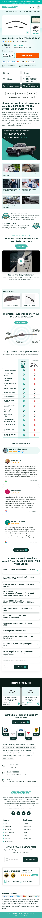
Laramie (32, 747)
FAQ (32, 97)
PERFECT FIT (32, 93)
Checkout (8, 826)
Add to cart (28, 55)
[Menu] (38, 7)
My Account (8, 829)
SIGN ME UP (30, 859)
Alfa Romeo (28, 826)
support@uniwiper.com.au (17, 774)
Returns (7, 835)
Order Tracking (9, 832)
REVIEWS (25, 97)
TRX (24, 756)
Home (4, 12)
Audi (25, 832)
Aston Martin (28, 829)
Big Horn (5, 744)
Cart (33, 7)
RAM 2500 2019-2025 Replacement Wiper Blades (11, 699)
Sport (19, 756)
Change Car (35, 33)
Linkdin (23, 813)
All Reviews (19, 550)
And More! (27, 838)
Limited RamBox (7, 753)
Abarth (26, 823)
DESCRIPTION (10, 93)
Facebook (13, 813)
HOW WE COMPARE (14, 97)
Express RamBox (20, 744)
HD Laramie (30, 744)
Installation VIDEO (27, 32)
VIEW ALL (19, 667)
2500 (12, 12)
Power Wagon (7, 756)
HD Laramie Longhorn (22, 747)
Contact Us (8, 838)
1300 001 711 (11, 767)
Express (11, 744)
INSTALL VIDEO (21, 93)
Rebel (14, 756)
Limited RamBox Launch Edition (23, 753)
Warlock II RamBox (8, 758)
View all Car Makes (19, 722)
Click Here (23, 137)
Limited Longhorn (26, 750)
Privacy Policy (9, 841)
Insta (18, 813)
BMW (25, 835)
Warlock (29, 756)
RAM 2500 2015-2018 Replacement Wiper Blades (31, 699)
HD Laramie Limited (8, 747)
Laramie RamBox (8, 750)
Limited (16, 750)
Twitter (29, 813)
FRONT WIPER (21, 322)
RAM (8, 12)
